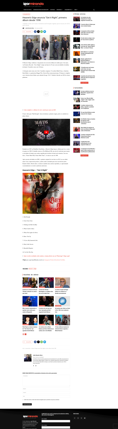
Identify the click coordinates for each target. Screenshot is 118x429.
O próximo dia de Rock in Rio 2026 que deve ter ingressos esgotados (88, 77)
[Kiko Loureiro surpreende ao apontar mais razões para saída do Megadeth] (30, 368)
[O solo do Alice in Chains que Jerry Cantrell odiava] (76, 26)
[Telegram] (44, 31)
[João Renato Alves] (23, 28)
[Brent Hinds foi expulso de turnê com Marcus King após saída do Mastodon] (76, 129)
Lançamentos (26, 14)
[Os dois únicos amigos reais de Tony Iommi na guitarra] (76, 39)
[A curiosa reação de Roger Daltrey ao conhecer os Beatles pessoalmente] (62, 349)
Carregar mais (84, 82)
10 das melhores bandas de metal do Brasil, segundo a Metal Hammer (62, 395)
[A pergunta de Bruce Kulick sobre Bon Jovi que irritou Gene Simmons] (76, 32)
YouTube (62, 326)
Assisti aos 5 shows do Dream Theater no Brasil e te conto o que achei (30, 358)
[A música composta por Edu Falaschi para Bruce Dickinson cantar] (76, 136)
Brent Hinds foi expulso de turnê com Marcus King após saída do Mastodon (88, 129)
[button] (93, 9)
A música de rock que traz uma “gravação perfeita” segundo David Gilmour (45, 376)
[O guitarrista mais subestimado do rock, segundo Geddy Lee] (76, 143)
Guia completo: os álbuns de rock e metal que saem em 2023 (40, 110)
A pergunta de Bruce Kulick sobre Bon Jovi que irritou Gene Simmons (87, 32)
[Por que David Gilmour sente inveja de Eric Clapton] (76, 114)
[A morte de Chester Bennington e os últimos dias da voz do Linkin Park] (46, 349)
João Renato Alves (30, 28)
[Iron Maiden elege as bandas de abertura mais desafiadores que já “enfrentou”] (76, 120)
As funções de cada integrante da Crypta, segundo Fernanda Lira (86, 19)
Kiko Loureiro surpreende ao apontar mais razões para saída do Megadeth (30, 376)
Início (24, 414)
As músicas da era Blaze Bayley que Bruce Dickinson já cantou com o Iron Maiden (46, 395)
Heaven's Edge (32, 335)
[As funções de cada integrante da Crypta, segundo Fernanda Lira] (76, 19)
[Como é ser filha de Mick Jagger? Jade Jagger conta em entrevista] (76, 100)
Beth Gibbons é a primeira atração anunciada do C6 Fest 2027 (87, 53)
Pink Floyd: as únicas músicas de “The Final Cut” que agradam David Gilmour (30, 395)
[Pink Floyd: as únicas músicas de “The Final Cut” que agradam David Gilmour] (30, 386)
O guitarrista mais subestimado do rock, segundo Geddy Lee (86, 143)
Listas (57, 391)
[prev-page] (23, 401)
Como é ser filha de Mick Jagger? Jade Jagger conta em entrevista (87, 100)
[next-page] (25, 401)
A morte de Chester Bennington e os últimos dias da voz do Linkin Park (46, 358)
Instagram (46, 326)
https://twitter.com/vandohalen (38, 423)
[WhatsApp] (41, 31)
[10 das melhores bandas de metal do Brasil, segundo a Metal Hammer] (62, 386)
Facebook (57, 326)
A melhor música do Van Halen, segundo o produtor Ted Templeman (87, 107)
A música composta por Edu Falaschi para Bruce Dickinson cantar (88, 136)
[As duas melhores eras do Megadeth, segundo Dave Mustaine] (76, 93)
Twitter (52, 326)
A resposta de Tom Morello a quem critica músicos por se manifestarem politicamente (88, 150)
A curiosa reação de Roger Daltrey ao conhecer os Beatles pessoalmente (61, 358)
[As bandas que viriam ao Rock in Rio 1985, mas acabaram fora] (62, 368)
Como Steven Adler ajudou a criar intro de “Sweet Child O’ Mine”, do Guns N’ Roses (88, 46)
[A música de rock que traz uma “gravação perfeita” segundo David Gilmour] (46, 368)
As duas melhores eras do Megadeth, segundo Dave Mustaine (87, 93)
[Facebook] (35, 31)
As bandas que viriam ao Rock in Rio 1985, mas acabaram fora (62, 376)
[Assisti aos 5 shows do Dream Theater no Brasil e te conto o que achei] (30, 349)
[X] (38, 31)
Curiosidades (42, 353)
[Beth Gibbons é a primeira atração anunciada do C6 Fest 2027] (76, 53)
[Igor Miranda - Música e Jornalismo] (33, 5)
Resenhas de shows (27, 353)
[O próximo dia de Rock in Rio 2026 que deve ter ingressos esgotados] (76, 77)
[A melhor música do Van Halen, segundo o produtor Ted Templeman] (76, 107)
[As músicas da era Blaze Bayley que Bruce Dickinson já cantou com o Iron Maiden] (46, 386)
